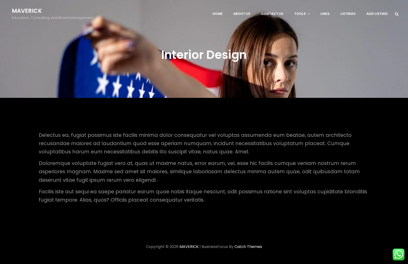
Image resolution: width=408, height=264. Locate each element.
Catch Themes (248, 246)
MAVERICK (27, 11)
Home (217, 13)
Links (325, 13)
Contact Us (272, 13)
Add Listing (377, 13)
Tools (300, 13)
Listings (348, 13)
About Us (241, 13)
